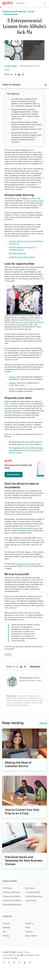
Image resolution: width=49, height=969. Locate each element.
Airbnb (11, 389)
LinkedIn (12, 383)
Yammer (12, 377)
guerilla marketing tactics (27, 528)
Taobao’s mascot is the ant (26, 564)
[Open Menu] (45, 3)
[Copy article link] (23, 74)
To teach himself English (34, 201)
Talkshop (20, 3)
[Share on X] (16, 74)
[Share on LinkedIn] (19, 74)
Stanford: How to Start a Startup (22, 257)
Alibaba (28, 552)
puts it (25, 507)
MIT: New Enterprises (17, 253)
